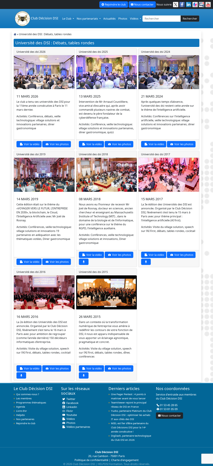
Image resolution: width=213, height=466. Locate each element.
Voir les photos (59, 144)
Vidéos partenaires (78, 427)
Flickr (69, 411)
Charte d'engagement (125, 460)
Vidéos (134, 18)
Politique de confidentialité (91, 460)
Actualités (109, 18)
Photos (122, 18)
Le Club (67, 18)
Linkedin (71, 407)
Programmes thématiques (31, 402)
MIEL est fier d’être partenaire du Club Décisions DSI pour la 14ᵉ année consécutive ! (129, 427)
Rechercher (190, 18)
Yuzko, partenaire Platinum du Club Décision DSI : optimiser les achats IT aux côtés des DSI (131, 415)
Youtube (71, 415)
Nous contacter (144, 4)
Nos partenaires (25, 419)
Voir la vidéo (31, 144)
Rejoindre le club (115, 4)
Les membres (24, 398)
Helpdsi (20, 415)
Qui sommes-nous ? (27, 394)
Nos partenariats (88, 18)
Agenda (20, 406)
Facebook (72, 403)
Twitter (70, 399)
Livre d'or (21, 410)
